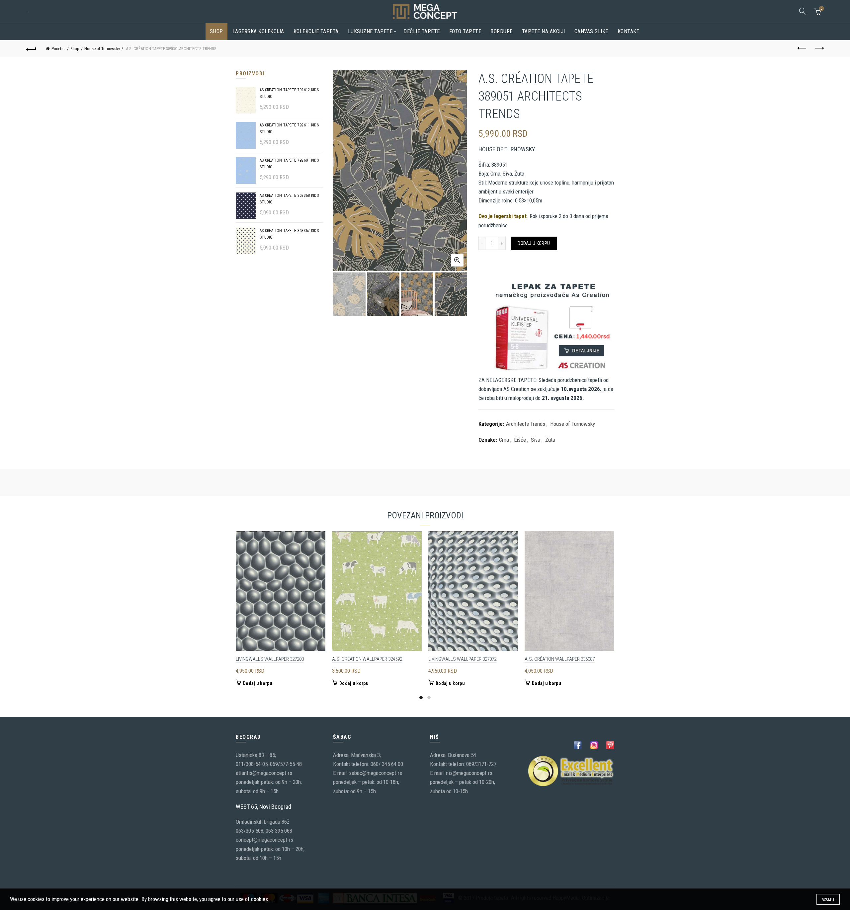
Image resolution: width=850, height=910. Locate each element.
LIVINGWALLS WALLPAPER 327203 (270, 659)
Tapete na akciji (543, 31)
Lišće (520, 439)
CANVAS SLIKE (591, 31)
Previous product (802, 48)
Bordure (501, 31)
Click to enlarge (457, 260)
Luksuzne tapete (370, 31)
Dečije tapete (421, 31)
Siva (535, 439)
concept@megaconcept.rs (264, 839)
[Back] (31, 48)
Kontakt (629, 31)
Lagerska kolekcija (258, 31)
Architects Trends (525, 423)
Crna (504, 439)
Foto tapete (465, 31)
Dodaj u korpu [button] (257, 683)
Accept (828, 899)
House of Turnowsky (102, 48)
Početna (58, 48)
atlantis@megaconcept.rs (264, 773)
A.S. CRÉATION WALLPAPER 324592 (367, 659)
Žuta (550, 439)
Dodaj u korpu (534, 243)
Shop (216, 31)
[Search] (802, 11)
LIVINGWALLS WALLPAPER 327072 (462, 659)
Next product (818, 48)
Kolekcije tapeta (316, 31)
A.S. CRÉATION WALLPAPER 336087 (560, 659)
